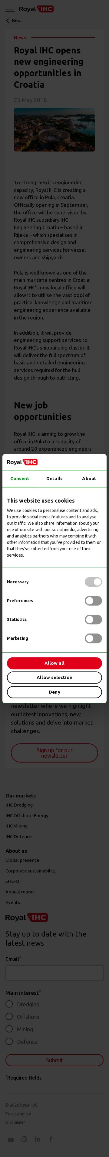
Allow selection (54, 677)
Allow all (55, 663)
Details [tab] (54, 478)
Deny (54, 692)
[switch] (93, 601)
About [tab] (89, 478)
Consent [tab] (19, 478)
